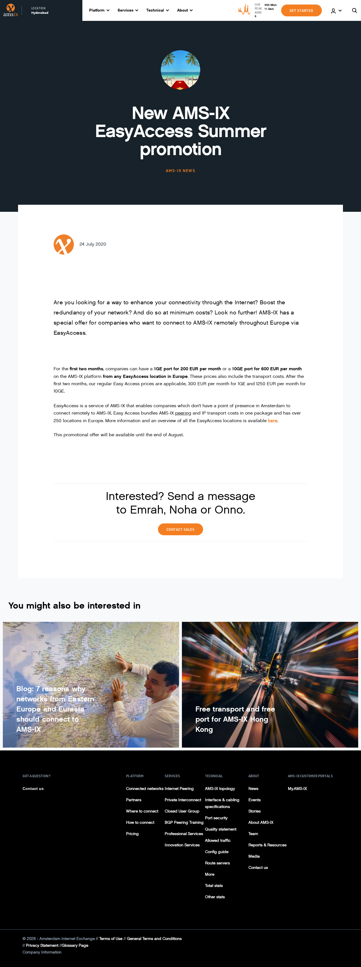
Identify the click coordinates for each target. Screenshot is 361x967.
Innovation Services (182, 845)
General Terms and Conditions (154, 938)
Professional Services (184, 833)
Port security (216, 818)
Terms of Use (110, 938)
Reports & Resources (267, 845)
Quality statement (220, 829)
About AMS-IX (260, 822)
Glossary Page (75, 945)
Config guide (216, 851)
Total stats (214, 885)
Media (254, 856)
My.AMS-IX (297, 788)
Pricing (132, 833)
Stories (254, 811)
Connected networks (145, 788)
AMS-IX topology (220, 788)
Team (253, 833)
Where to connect (142, 811)
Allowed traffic (218, 840)
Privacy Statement (42, 945)
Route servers (217, 863)
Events (254, 800)
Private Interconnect (183, 800)
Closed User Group (182, 811)
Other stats (215, 897)
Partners (133, 800)
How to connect (140, 822)
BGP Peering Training (184, 822)
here (272, 421)
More (209, 874)
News (253, 788)
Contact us (33, 788)
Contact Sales (180, 529)
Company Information (42, 952)
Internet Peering (179, 788)
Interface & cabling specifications (222, 803)
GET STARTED (301, 10)
